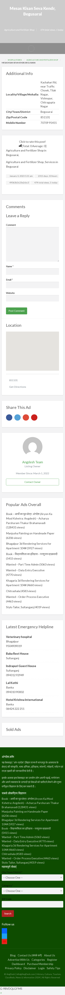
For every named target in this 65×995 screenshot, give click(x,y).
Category (7, 885)
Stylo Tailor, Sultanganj (20, 607)
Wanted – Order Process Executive (27, 597)
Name (10, 266)
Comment (11, 224)
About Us (49, 955)
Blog (13, 955)
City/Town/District (12, 872)
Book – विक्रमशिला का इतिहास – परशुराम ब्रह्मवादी (31, 554)
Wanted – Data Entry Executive (25, 570)
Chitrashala (13, 591)
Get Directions (17, 386)
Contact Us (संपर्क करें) (30, 955)
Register (52, 959)
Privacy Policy (13, 968)
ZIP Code (7, 899)
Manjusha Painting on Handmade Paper (30, 533)
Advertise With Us (19, 959)
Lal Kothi (12, 683)
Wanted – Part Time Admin (22, 564)
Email (9, 279)
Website (10, 293)
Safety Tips (53, 968)
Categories (38, 959)
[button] (1, 993)
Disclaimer (30, 968)
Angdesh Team (32, 462)
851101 (13, 380)
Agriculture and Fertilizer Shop (19, 29)
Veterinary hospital (19, 637)
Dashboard (18, 964)
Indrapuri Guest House (21, 666)
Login (41, 968)
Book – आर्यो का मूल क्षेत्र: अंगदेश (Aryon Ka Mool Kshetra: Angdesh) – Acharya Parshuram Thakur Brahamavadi (29, 518)
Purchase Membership (40, 964)
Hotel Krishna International (24, 699)
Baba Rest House (17, 653)
